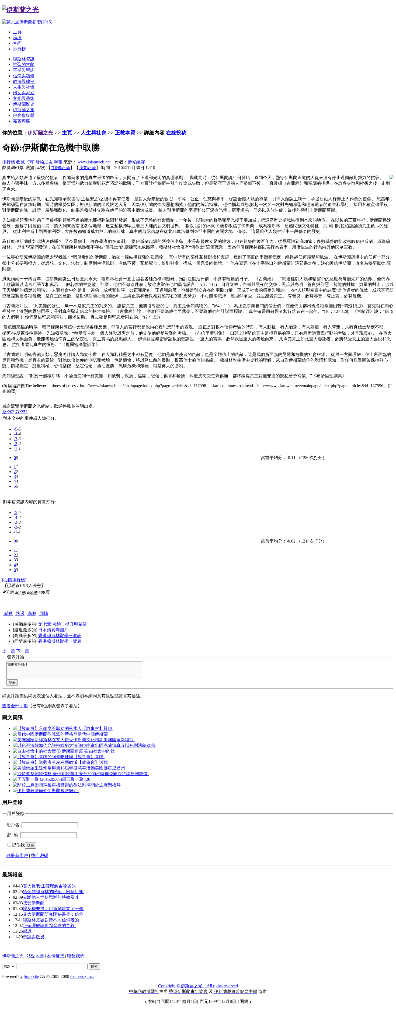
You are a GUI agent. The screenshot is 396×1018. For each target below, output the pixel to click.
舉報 (58, 162)
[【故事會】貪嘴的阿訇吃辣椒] (43, 756)
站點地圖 (35, 956)
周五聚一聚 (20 (76, 779)
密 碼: (12, 834)
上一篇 (8, 651)
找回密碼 (39, 855)
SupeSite (31, 976)
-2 (15, 443)
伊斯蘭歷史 (23, 104)
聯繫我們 (75, 956)
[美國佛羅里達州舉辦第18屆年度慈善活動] (54, 768)
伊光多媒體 (23, 115)
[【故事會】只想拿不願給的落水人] (47, 728)
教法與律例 (23, 81)
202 (8, 412)
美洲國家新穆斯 (119, 739)
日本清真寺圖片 (53, 630)
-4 (15, 434)
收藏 (20, 162)
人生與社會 (23, 87)
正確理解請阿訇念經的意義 (49, 925)
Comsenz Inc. (82, 976)
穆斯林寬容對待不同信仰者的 (51, 920)
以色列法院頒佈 (140, 745)
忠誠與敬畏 (33, 937)
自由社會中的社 (100, 751)
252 (21, 412)
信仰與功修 (23, 76)
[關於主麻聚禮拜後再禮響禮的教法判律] (52, 785)
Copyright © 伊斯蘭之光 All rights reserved (198, 986)
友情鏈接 (55, 956)
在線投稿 (176, 132)
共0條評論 (60, 167)
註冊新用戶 (17, 855)
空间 (17, 43)
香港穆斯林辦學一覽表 (59, 635)
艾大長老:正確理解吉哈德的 (50, 886)
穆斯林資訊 (23, 59)
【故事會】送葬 (93, 762)
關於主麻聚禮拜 (106, 785)
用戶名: (13, 825)
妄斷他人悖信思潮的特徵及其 (51, 897)
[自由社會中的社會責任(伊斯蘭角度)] (49, 751)
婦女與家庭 (23, 92)
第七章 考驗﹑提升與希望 (62, 624)
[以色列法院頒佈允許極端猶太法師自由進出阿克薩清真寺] (69, 745)
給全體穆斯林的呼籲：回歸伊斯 (53, 891)
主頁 (17, 32)
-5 (15, 429)
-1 (15, 448)
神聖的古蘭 (23, 64)
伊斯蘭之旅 (23, 109)
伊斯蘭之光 (40, 132)
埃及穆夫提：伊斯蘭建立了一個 (53, 908)
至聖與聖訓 (23, 70)
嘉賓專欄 (21, 121)
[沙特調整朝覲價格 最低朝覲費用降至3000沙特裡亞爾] (65, 773)
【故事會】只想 (97, 728)
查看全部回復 (15, 706)
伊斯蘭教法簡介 (63, 790)
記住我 (18, 845)
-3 (15, 438)
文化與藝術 (23, 98)
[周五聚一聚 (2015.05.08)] (37, 779)
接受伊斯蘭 (33, 903)
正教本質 (125, 132)
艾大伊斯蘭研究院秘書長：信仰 (53, 914)
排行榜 (19, 49)
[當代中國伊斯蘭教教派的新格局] (45, 734)
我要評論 (87, 167)
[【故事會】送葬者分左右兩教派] (45, 762)
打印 (30, 162)
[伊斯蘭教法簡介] (30, 790)
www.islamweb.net (94, 162)
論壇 (17, 37)
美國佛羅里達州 (110, 768)
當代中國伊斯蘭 (93, 734)
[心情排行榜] (14, 580)
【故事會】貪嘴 (89, 756)
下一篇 (22, 651)
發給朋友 (44, 162)
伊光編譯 (136, 162)
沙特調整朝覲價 (133, 773)
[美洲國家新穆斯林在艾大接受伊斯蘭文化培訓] (58, 739)
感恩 (27, 931)
